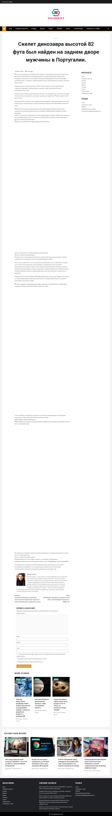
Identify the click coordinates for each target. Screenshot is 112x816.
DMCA (84, 107)
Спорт (68, 28)
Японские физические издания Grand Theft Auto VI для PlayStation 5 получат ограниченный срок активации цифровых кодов (95, 764)
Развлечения (78, 28)
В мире (33, 28)
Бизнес (42, 28)
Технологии (9, 739)
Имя (18, 636)
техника (59, 28)
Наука (51, 28)
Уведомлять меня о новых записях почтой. (30, 661)
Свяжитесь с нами (93, 28)
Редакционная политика (89, 109)
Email (18, 642)
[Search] (108, 28)
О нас (83, 102)
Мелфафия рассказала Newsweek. (58, 561)
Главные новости (22, 28)
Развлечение (88, 739)
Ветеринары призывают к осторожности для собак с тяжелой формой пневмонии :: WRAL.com (56, 598)
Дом (10, 28)
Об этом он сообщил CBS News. (31, 276)
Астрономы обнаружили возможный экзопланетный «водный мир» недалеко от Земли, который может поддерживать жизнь (28, 598)
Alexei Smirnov (17, 768)
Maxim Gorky (20, 71)
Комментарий (21, 613)
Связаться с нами (87, 105)
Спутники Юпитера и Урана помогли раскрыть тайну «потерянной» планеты (42, 704)
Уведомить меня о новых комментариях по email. (32, 659)
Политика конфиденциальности (91, 111)
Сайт (17, 648)
